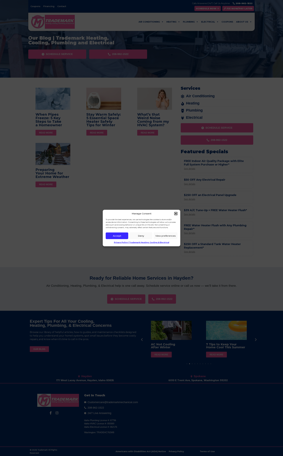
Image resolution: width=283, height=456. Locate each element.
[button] (175, 213)
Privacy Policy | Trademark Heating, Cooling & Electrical (141, 242)
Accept (117, 235)
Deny (141, 235)
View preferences (165, 235)
